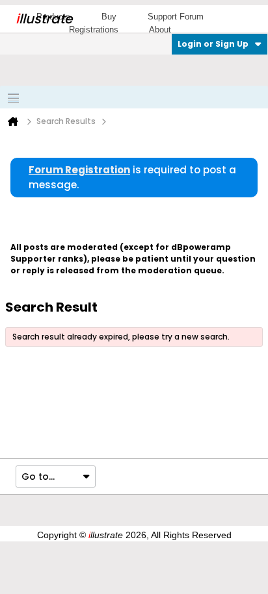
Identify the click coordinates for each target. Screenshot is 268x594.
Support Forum (176, 16)
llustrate (44, 19)
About (160, 29)
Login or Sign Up (213, 43)
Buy (108, 16)
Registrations (93, 29)
